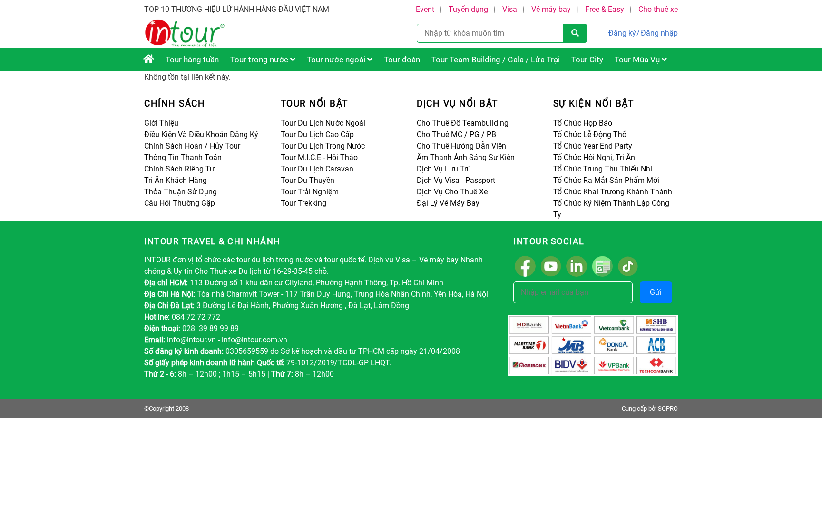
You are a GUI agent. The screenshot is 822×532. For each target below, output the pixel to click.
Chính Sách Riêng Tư (179, 168)
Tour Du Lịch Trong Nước (323, 146)
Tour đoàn (402, 59)
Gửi (656, 292)
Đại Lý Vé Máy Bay (448, 203)
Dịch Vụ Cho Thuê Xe (452, 191)
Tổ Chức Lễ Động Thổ (589, 134)
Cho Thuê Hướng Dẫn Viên (461, 146)
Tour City (587, 59)
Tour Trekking (303, 203)
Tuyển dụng (468, 9)
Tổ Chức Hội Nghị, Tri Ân (594, 157)
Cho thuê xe (658, 9)
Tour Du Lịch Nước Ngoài (323, 123)
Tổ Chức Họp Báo (582, 123)
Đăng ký (622, 33)
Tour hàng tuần (192, 59)
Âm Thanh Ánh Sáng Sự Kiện (466, 157)
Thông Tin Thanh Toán (183, 157)
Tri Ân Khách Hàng (175, 180)
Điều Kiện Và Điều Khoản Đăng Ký (201, 134)
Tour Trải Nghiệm (310, 191)
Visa (509, 9)
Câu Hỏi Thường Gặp (179, 203)
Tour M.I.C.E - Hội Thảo (319, 157)
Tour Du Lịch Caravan (317, 168)
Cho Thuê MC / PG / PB (456, 134)
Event (425, 9)
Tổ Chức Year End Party (592, 146)
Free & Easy (604, 9)
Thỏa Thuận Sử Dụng (180, 191)
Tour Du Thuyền (307, 180)
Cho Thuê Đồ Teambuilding (463, 123)
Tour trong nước (260, 59)
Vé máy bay (551, 9)
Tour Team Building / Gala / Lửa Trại (495, 59)
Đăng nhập (659, 33)
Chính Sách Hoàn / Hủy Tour (192, 146)
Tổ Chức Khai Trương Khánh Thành (612, 191)
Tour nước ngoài (337, 59)
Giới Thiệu (161, 123)
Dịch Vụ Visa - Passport (456, 180)
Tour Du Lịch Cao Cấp (317, 134)
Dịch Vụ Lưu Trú (444, 168)
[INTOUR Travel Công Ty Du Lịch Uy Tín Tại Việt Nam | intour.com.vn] (148, 59)
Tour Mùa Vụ (638, 59)
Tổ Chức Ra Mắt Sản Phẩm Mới (606, 180)
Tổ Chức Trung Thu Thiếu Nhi (602, 168)
